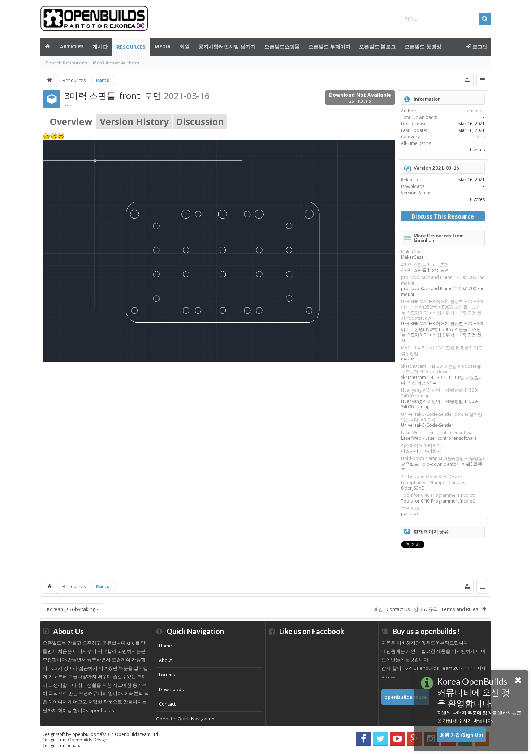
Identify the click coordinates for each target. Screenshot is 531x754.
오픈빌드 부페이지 (329, 46)
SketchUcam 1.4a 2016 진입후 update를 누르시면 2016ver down (441, 369)
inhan (73, 745)
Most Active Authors (116, 63)
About (165, 660)
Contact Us (398, 609)
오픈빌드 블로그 (377, 46)
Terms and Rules (459, 609)
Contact (167, 704)
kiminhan (475, 111)
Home (165, 645)
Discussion (200, 121)
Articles (72, 46)
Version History (134, 121)
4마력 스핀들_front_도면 (425, 265)
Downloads (171, 689)
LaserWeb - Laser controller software (439, 433)
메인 (48, 47)
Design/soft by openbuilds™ (100, 734)
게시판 (100, 46)
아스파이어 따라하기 (421, 446)
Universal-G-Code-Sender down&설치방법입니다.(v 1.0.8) (441, 417)
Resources (131, 46)
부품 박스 (410, 508)
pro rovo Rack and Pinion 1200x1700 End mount (443, 280)
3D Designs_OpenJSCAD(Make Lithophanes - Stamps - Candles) (433, 479)
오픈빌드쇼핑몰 (282, 46)
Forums (167, 674)
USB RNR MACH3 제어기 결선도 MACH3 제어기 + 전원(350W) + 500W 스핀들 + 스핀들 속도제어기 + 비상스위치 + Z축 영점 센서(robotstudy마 (443, 309)
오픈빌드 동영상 (423, 46)
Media (163, 46)
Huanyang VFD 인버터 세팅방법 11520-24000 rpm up (439, 392)
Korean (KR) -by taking (71, 609)
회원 (185, 46)
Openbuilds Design (87, 740)
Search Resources (66, 63)
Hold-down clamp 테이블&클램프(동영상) (442, 458)
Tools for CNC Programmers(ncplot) (438, 495)
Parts (479, 137)
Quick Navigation (196, 718)
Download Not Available (360, 97)
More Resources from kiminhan (438, 238)
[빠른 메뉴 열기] (467, 80)
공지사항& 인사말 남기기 (227, 46)
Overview (71, 121)
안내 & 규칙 (426, 609)
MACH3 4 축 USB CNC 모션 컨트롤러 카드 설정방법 (442, 350)
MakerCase (412, 252)
